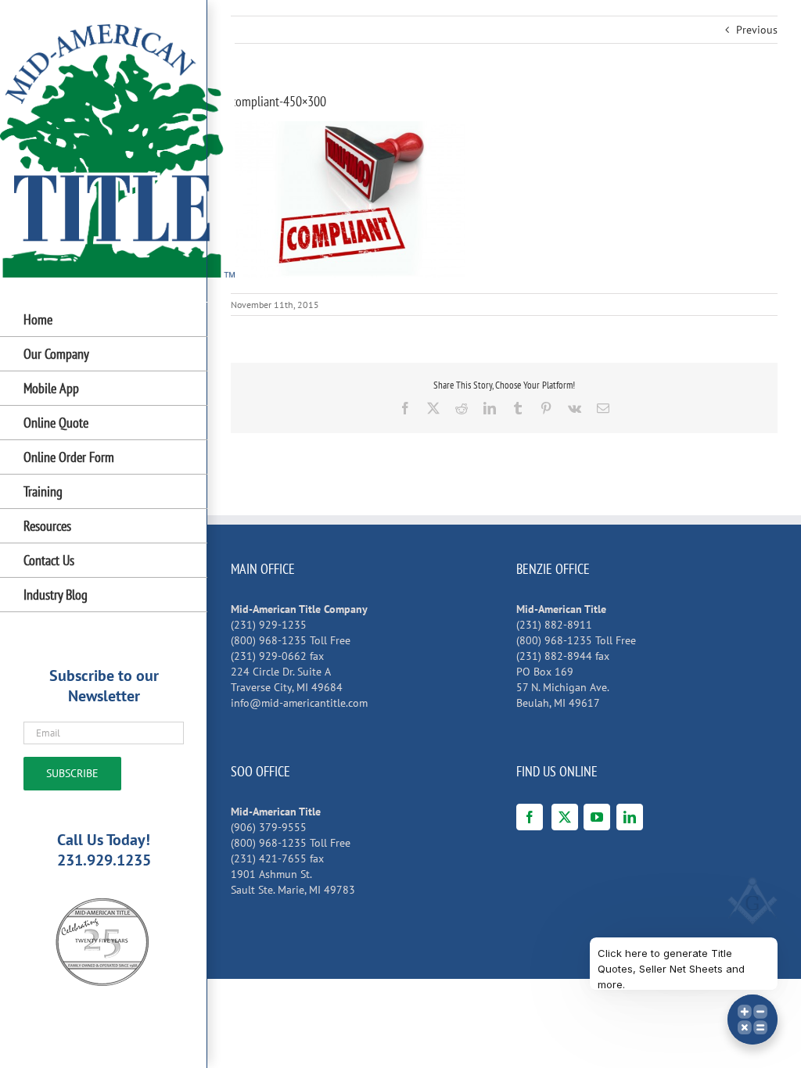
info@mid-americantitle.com (299, 703)
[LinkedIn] (629, 817)
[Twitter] (564, 817)
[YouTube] (597, 817)
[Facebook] (529, 817)
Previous (757, 30)
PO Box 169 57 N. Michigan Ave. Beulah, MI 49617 (562, 687)
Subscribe (72, 773)
